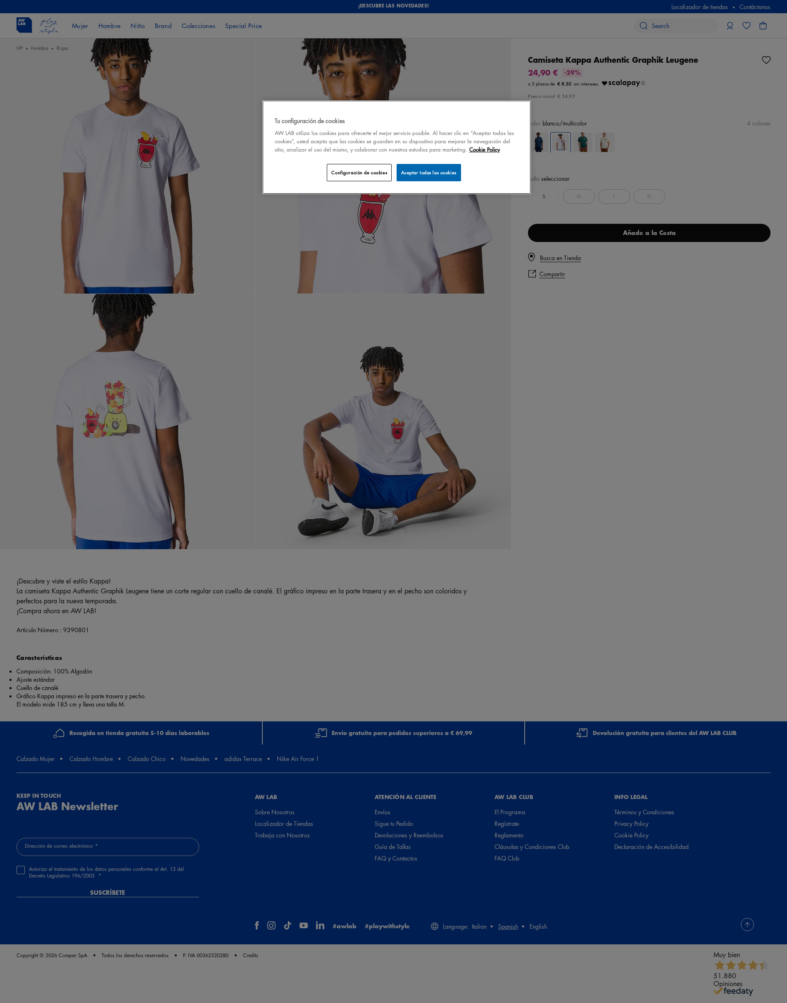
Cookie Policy (484, 149)
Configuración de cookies (359, 172)
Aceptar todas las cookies (429, 172)
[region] (396, 147)
